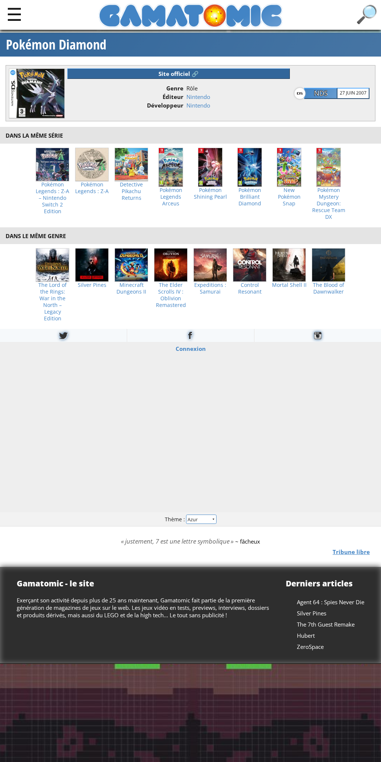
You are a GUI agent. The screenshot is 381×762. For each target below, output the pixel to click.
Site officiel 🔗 (179, 73)
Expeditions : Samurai (210, 288)
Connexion (191, 348)
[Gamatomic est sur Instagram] (317, 335)
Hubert (306, 635)
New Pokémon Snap (289, 197)
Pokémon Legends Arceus (171, 197)
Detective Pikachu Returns (131, 191)
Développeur (165, 105)
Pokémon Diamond (56, 44)
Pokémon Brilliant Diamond (249, 197)
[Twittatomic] (63, 335)
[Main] (14, 14)
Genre (174, 88)
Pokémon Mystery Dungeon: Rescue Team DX (328, 203)
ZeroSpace (310, 646)
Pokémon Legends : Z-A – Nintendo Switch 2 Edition (52, 198)
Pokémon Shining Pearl (210, 193)
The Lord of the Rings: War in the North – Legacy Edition (52, 302)
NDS (321, 93)
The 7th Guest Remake (326, 624)
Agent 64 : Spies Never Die (330, 602)
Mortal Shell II (289, 285)
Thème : (175, 518)
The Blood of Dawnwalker (328, 288)
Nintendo (198, 96)
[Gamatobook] (190, 335)
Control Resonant (250, 288)
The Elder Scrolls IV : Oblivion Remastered (171, 295)
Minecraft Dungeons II (131, 288)
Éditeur (173, 96)
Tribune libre (351, 552)
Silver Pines (92, 285)
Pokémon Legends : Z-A (92, 188)
